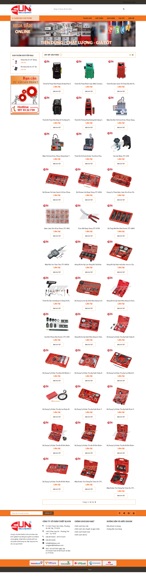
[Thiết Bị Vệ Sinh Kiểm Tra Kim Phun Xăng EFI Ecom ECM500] (89, 142)
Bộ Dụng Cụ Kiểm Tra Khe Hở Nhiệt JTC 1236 (59, 373)
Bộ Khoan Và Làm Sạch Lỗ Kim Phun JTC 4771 (60, 192)
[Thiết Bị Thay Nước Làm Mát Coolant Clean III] (89, 70)
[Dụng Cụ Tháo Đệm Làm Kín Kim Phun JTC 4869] (121, 179)
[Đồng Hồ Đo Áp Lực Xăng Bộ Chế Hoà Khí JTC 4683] (89, 251)
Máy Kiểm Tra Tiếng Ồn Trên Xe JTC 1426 (90, 482)
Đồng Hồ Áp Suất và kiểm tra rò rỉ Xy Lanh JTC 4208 (126, 264)
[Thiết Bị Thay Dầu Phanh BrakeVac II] (57, 70)
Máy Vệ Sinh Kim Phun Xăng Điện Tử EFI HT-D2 (60, 156)
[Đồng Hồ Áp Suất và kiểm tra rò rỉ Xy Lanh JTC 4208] (121, 251)
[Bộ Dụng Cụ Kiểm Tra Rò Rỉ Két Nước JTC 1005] (121, 432)
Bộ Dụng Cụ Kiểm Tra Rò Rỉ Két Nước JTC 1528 (92, 445)
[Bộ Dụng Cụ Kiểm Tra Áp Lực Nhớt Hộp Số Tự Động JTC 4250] (121, 359)
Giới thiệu (99, 18)
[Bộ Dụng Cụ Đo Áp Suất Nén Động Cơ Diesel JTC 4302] (89, 287)
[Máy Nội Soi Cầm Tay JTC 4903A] (57, 251)
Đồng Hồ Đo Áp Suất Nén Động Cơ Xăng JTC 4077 (92, 337)
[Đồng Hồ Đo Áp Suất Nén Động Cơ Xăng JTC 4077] (89, 323)
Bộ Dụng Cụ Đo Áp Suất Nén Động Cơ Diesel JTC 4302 (94, 301)
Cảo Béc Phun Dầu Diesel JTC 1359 (56, 337)
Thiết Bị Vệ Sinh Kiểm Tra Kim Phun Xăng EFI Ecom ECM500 (98, 156)
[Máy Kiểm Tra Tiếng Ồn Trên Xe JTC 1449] (121, 471)
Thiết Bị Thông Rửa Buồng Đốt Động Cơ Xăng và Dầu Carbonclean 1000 (100, 120)
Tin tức (122, 18)
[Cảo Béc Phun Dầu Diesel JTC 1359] (57, 323)
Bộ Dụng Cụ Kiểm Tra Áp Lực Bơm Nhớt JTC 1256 (61, 409)
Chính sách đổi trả (81, 535)
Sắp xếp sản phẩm (51, 55)
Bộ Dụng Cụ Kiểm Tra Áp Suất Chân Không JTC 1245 (126, 337)
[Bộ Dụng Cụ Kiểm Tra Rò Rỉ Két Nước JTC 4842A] (57, 432)
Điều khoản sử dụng (114, 526)
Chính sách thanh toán (82, 532)
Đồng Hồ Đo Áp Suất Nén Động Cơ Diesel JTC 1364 (125, 301)
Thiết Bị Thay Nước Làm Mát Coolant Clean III (92, 84)
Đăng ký (22, 2)
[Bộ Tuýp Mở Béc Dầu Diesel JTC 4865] (121, 215)
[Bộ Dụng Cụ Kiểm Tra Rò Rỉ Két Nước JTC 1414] (57, 468)
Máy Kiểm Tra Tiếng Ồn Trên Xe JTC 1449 (122, 488)
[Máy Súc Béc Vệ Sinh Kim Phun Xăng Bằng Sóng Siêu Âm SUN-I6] (121, 106)
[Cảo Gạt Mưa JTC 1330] (121, 142)
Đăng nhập (13, 2)
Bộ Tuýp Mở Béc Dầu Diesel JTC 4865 (121, 228)
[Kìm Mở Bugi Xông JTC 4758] (89, 215)
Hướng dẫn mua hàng (114, 529)
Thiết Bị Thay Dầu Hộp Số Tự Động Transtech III (60, 120)
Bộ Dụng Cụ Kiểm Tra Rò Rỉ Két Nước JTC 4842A (60, 445)
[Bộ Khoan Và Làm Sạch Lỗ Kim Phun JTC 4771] (57, 179)
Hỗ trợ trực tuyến (130, 2)
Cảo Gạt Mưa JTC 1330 (121, 156)
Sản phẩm (111, 18)
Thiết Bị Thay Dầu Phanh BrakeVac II (57, 84)
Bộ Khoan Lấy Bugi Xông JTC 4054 (89, 192)
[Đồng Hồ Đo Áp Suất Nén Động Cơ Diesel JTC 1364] (121, 287)
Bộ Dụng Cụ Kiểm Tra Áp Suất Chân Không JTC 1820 (94, 373)
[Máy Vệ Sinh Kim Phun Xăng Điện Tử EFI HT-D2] (57, 142)
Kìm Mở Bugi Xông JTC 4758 (89, 228)
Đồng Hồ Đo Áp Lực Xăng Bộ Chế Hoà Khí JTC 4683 (93, 264)
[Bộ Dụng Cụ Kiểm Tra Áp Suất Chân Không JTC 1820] (89, 359)
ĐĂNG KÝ (48, 513)
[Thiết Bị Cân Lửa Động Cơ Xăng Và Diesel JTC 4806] (57, 287)
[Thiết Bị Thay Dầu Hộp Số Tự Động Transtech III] (57, 106)
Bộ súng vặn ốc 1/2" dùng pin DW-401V (35, 67)
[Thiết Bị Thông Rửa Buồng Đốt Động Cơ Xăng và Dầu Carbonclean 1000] (89, 106)
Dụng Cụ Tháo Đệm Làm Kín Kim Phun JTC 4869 (125, 192)
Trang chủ (87, 18)
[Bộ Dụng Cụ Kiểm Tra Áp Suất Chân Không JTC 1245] (121, 323)
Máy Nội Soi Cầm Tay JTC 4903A (57, 264)
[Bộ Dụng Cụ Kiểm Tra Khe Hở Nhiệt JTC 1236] (57, 359)
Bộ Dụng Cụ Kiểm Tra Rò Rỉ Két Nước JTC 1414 (60, 482)
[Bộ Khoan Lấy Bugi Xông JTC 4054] (89, 179)
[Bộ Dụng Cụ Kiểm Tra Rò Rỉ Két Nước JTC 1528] (89, 432)
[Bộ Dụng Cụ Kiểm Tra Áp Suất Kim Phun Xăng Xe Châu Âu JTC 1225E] (121, 396)
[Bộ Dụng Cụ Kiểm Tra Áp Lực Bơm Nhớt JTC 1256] (57, 396)
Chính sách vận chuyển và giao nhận (87, 529)
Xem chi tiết (57, 91)
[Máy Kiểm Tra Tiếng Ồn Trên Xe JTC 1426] (89, 468)
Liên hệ (131, 18)
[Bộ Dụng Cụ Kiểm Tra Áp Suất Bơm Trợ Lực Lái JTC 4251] (89, 396)
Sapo (89, 569)
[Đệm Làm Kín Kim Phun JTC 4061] (57, 215)
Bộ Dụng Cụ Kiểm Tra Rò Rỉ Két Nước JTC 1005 (124, 445)
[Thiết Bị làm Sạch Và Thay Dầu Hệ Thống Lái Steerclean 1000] (121, 70)
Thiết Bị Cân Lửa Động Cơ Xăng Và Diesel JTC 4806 (61, 301)
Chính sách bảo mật (81, 526)
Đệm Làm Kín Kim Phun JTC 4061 (57, 228)
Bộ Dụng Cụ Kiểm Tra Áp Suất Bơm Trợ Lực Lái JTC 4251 (95, 409)
